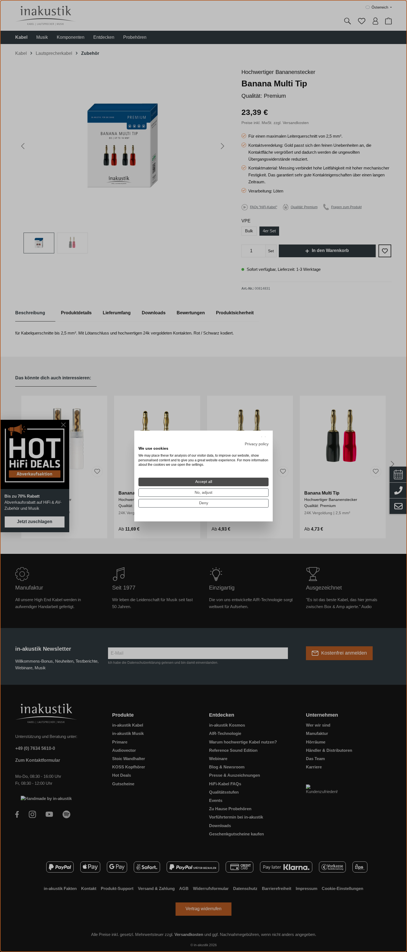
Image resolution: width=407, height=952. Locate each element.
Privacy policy (257, 444)
